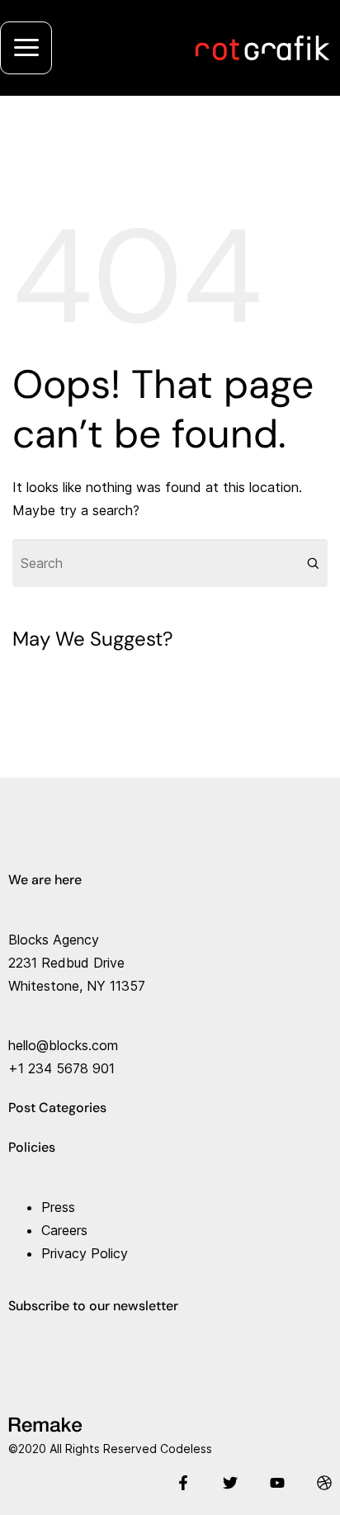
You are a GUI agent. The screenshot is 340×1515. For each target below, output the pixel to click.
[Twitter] (230, 1482)
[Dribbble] (324, 1482)
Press (58, 1207)
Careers (64, 1230)
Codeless (186, 1449)
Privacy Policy (84, 1253)
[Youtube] (277, 1482)
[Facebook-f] (183, 1482)
